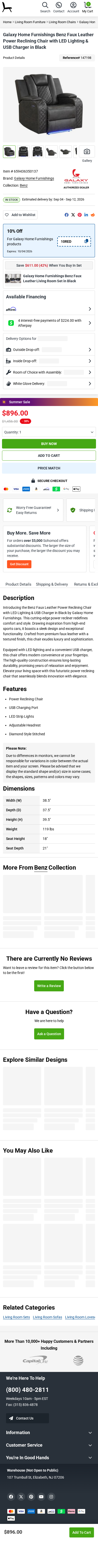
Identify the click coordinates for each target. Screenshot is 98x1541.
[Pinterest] (79, 215)
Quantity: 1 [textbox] (12, 432)
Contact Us (24, 1418)
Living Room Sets (16, 1317)
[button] (45, 8)
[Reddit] (92, 215)
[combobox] (49, 432)
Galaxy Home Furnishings (34, 178)
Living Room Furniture (30, 22)
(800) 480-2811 (27, 1389)
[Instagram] (51, 1497)
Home (7, 22)
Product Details (14, 57)
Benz (24, 185)
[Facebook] (66, 215)
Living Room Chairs (62, 22)
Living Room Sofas (47, 1317)
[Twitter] (73, 215)
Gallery (87, 161)
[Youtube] (41, 1497)
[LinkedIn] (86, 215)
